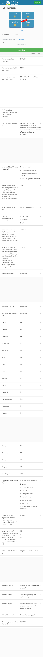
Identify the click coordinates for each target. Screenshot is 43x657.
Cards (15, 13)
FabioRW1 (21, 39)
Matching (15, 22)
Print (21, 30)
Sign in (37, 3)
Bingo (26, 21)
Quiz (28, 13)
